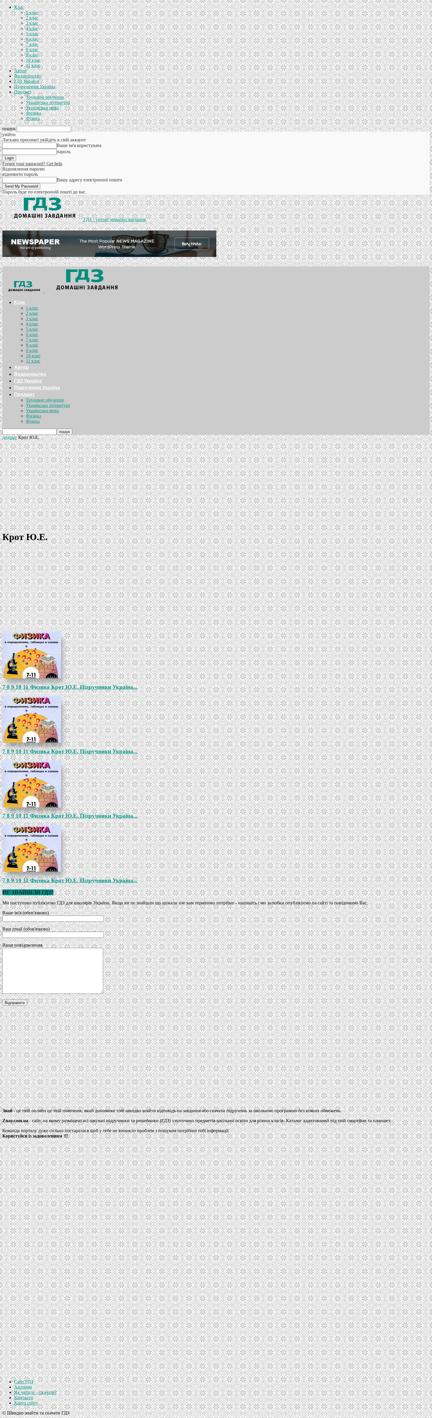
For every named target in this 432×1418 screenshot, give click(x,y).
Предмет (22, 91)
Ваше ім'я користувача (79, 145)
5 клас (32, 33)
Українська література (48, 102)
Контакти (23, 1397)
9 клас (32, 54)
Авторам (23, 1386)
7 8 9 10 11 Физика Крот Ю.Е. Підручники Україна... (70, 687)
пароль (64, 151)
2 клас (32, 17)
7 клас (32, 44)
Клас (19, 7)
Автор (20, 70)
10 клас (33, 60)
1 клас (32, 12)
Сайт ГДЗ (23, 1381)
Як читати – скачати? (35, 1392)
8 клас (32, 49)
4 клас (32, 28)
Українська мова (42, 107)
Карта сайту (26, 1402)
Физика (33, 113)
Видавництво (27, 76)
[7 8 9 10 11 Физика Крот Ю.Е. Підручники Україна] (216, 654)
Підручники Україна (34, 86)
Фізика (33, 118)
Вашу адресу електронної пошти (89, 179)
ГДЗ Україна (26, 81)
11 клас (33, 65)
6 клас (32, 38)
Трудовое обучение (45, 97)
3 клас (32, 23)
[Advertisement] (216, 484)
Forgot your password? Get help (32, 163)
